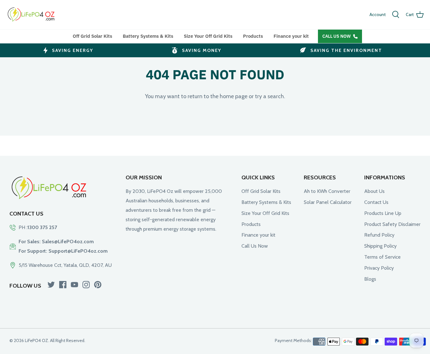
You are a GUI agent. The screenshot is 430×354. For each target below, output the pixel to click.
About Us (374, 191)
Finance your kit (291, 36)
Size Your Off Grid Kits (208, 36)
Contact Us (376, 202)
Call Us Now (336, 36)
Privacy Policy (379, 268)
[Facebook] (62, 284)
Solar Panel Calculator (328, 202)
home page (233, 96)
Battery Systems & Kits (148, 36)
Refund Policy (379, 235)
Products (253, 36)
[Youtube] (74, 284)
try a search (269, 96)
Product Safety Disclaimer (392, 224)
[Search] (395, 14)
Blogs (370, 279)
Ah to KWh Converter (327, 191)
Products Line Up (382, 213)
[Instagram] (86, 284)
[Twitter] (51, 284)
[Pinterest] (97, 284)
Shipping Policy (380, 246)
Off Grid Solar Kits (92, 36)
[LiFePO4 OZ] (31, 14)
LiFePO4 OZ (36, 340)
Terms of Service (382, 257)
